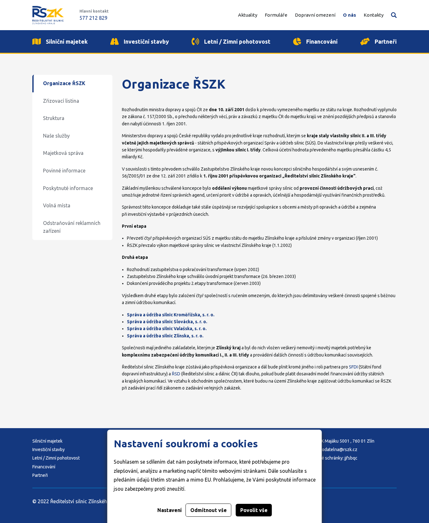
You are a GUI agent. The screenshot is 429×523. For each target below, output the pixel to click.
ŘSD (176, 373)
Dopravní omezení (315, 15)
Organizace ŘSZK (64, 83)
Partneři (40, 475)
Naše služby (56, 136)
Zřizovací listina (61, 101)
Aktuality (247, 15)
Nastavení (169, 510)
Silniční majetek (47, 441)
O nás (349, 15)
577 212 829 (93, 18)
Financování (43, 466)
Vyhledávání (394, 15)
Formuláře (276, 15)
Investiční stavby (48, 449)
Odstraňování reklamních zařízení (71, 227)
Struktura (53, 118)
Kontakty (373, 15)
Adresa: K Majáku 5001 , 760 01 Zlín (340, 441)
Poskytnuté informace (68, 188)
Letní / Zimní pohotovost (56, 457)
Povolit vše (254, 510)
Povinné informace (64, 170)
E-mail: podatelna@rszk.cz (331, 449)
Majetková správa (63, 153)
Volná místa (56, 205)
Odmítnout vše (208, 510)
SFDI (353, 366)
